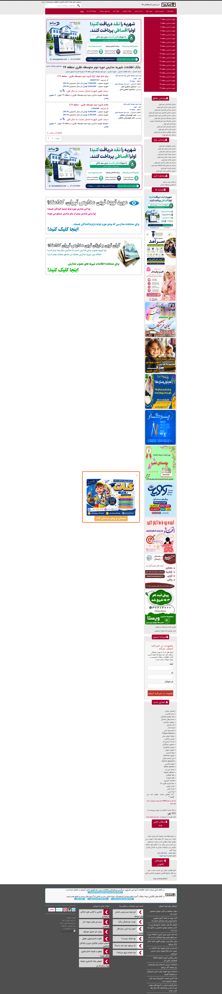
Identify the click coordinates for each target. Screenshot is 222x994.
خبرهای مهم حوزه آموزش (168, 906)
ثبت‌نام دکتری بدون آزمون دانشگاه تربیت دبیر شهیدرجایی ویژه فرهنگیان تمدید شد (162, 936)
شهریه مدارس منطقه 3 (167, 27)
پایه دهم (79, 899)
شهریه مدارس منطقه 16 (167, 76)
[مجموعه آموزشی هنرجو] (160, 571)
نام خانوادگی (169, 681)
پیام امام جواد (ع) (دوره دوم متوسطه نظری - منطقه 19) (82, 76)
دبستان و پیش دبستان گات (111, 518)
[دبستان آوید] (160, 499)
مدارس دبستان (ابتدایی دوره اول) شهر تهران (162, 113)
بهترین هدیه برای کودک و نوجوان (165, 627)
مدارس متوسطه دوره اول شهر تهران (165, 118)
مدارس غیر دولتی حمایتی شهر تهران (165, 163)
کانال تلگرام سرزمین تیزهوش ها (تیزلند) (105, 892)
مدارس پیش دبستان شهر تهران (166, 107)
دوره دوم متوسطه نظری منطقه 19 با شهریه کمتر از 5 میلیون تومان (86, 72)
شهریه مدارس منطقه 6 (167, 38)
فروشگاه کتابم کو (91, 11)
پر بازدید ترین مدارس (169, 182)
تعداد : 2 (56, 138)
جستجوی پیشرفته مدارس (54, 66)
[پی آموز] (93, 41)
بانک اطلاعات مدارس (124, 72)
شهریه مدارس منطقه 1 (167, 19)
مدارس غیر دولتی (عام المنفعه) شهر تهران (163, 165)
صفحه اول (170, 11)
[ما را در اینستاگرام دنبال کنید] (69, 909)
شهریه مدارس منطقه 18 (167, 84)
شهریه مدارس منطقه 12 (167, 61)
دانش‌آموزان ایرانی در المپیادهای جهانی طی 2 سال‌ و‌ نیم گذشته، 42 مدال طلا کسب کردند (163, 988)
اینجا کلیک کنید (162, 853)
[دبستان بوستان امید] (160, 463)
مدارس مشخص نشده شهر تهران (166, 171)
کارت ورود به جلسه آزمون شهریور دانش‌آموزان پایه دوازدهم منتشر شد (164, 919)
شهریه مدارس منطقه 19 (167, 88)
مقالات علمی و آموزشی (101, 906)
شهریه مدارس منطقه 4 (167, 31)
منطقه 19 (132, 81)
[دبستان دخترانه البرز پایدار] (160, 283)
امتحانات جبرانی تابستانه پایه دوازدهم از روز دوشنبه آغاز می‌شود (162, 966)
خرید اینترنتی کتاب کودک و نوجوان (165, 631)
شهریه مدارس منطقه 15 (167, 73)
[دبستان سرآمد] (160, 248)
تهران (135, 78)
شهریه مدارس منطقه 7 (167, 42)
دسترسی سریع (160, 11)
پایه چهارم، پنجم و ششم (122, 899)
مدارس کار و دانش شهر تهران (167, 129)
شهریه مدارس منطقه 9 (167, 50)
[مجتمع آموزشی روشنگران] (160, 391)
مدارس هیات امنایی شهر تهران (166, 157)
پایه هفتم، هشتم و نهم (98, 899)
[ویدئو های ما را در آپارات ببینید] (65, 909)
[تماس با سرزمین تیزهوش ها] (51, 909)
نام (172, 673)
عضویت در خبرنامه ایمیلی (160, 693)
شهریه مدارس (112, 72)
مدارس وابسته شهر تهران (168, 168)
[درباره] (59, 909)
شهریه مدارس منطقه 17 (167, 80)
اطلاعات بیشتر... (54, 132)
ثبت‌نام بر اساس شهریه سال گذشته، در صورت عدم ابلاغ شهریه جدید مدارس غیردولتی (163, 951)
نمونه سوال (149, 11)
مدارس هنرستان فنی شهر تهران (166, 127)
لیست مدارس (138, 11)
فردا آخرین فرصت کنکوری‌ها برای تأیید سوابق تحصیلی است (163, 980)
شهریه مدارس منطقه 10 (167, 54)
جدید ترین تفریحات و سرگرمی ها (131, 906)
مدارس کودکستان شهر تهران (167, 104)
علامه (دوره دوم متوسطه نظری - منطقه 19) (88, 105)
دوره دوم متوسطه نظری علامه (132, 104)
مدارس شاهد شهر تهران (169, 160)
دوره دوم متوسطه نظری (122, 84)
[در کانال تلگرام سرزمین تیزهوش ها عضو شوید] (73, 909)
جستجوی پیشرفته (105, 11)
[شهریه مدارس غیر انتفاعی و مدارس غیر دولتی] (93, 256)
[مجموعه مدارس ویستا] (160, 607)
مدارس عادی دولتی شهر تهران (167, 149)
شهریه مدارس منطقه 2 (167, 23)
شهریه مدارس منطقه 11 (167, 57)
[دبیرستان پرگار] (160, 427)
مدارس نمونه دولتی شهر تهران (167, 154)
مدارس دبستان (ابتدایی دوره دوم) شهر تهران (162, 115)
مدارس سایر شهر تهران (169, 135)
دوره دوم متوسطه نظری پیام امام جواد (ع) (128, 76)
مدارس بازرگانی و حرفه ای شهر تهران (165, 132)
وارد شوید (163, 856)
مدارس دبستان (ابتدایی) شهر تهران (165, 110)
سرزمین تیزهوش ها (151, 4)
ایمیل (171, 664)
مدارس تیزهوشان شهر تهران (167, 146)
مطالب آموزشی (127, 11)
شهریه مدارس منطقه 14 (167, 69)
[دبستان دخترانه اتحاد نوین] (160, 535)
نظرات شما (116, 11)
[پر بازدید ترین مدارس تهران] (93, 215)
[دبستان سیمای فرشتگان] (160, 319)
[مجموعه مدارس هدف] (160, 355)
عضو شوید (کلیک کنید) (152, 817)
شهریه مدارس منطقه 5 (167, 34)
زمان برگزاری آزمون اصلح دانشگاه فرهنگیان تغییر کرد (165, 959)
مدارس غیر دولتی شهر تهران (167, 151)
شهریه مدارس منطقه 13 (167, 65)
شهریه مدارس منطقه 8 (167, 46)
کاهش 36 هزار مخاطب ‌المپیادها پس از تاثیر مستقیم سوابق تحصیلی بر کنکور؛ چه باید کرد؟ (162, 928)
